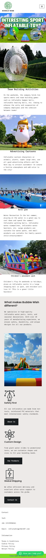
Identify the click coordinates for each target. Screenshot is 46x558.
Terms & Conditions (10, 541)
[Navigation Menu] (41, 6)
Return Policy (8, 549)
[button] (30, 553)
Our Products (13, 461)
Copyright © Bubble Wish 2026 (23, 556)
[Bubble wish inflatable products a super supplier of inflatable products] (8, 6)
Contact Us (12, 500)
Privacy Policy (8, 546)
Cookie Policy (8, 544)
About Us (11, 422)
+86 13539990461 (9, 523)
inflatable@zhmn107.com (19, 529)
